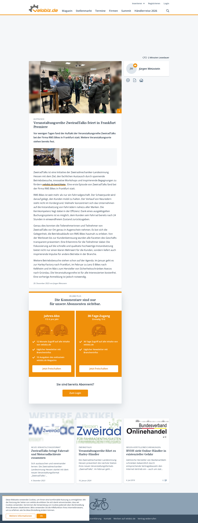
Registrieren (154, 3)
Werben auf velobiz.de (124, 518)
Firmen (113, 10)
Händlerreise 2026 (146, 10)
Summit (126, 10)
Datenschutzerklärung (90, 518)
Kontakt (107, 518)
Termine (100, 10)
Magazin (67, 10)
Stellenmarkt (84, 10)
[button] (41, 516)
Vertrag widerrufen (147, 518)
